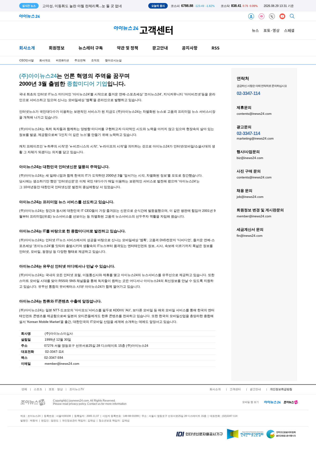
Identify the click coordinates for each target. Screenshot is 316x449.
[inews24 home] (272, 402)
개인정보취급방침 (281, 389)
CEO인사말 (26, 60)
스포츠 (38, 389)
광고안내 (160, 48)
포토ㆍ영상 (56, 389)
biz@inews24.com (250, 158)
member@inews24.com (254, 216)
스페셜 (289, 30)
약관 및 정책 (127, 48)
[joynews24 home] (291, 402)
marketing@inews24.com (255, 138)
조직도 (95, 60)
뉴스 (255, 30)
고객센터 (235, 389)
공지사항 (190, 48)
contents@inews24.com (254, 113)
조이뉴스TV (76, 389)
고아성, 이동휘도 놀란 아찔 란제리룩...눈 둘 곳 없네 (82, 6)
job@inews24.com (250, 197)
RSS (215, 48)
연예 (24, 389)
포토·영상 (271, 30)
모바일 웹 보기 (250, 402)
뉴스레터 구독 (90, 48)
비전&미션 (62, 60)
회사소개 (27, 48)
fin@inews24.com (250, 235)
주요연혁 (80, 60)
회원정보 (57, 48)
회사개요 (44, 60)
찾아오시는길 (113, 60)
